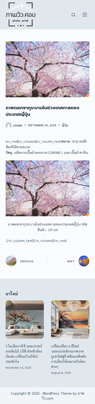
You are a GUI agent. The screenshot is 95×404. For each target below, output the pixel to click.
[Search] (73, 15)
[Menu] (84, 14)
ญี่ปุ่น (65, 125)
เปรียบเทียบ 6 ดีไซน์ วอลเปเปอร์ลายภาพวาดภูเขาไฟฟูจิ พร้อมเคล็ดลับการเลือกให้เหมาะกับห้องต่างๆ (68, 356)
